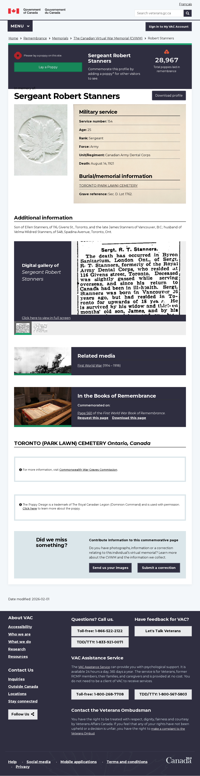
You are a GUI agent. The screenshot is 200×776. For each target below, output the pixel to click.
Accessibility (20, 627)
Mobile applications (79, 762)
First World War (90, 365)
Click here (30, 508)
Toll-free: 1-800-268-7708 (100, 694)
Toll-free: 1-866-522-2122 (100, 631)
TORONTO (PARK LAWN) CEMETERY (108, 186)
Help (12, 762)
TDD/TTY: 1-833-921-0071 (100, 642)
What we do (19, 642)
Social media (39, 762)
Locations (17, 694)
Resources (18, 657)
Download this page (129, 418)
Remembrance (35, 38)
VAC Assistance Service (94, 667)
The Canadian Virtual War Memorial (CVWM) (108, 38)
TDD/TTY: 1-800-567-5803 (163, 694)
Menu (18, 26)
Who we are (19, 634)
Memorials (60, 38)
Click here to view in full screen (46, 318)
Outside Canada (23, 686)
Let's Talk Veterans (163, 631)
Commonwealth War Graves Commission (88, 469)
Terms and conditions (127, 762)
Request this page (93, 418)
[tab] (23, 328)
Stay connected (23, 701)
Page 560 (85, 413)
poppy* (108, 74)
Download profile (169, 95)
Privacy (23, 767)
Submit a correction (159, 568)
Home (13, 38)
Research (17, 649)
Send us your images (110, 568)
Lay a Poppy (48, 67)
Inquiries (16, 679)
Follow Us (25, 716)
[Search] (188, 13)
